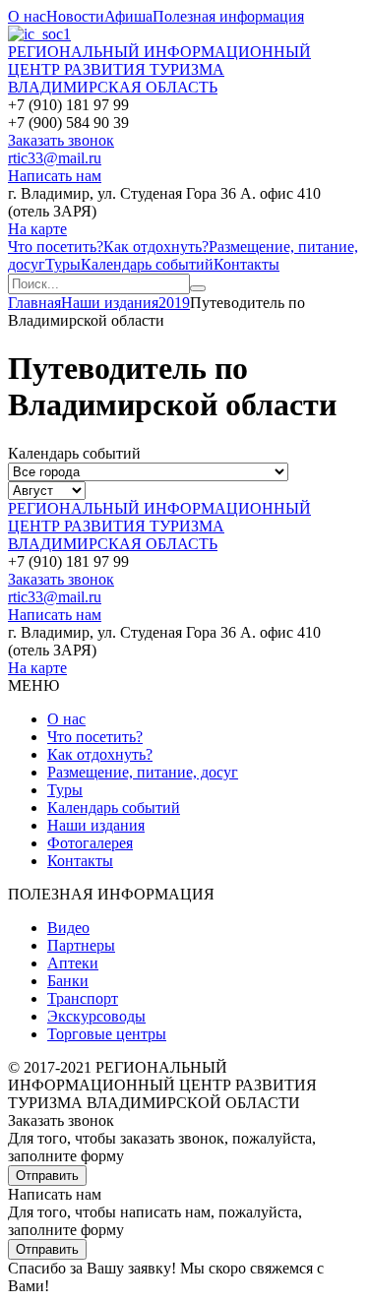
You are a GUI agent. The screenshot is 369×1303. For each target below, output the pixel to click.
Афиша (128, 16)
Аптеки (72, 963)
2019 (174, 302)
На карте (37, 228)
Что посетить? (55, 246)
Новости (75, 16)
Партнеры (81, 945)
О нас (27, 16)
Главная (34, 302)
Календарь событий (147, 264)
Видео (68, 927)
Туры (63, 264)
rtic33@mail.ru (54, 158)
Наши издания (109, 302)
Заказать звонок (61, 140)
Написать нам (54, 175)
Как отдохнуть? (156, 246)
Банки (68, 980)
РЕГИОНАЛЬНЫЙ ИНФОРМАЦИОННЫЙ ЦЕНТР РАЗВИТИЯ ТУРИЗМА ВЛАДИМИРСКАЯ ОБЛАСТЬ (159, 69)
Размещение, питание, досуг (142, 772)
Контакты (246, 264)
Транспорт (82, 998)
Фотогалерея (90, 843)
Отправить (47, 1175)
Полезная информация (228, 16)
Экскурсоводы (96, 1016)
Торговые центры (106, 1033)
